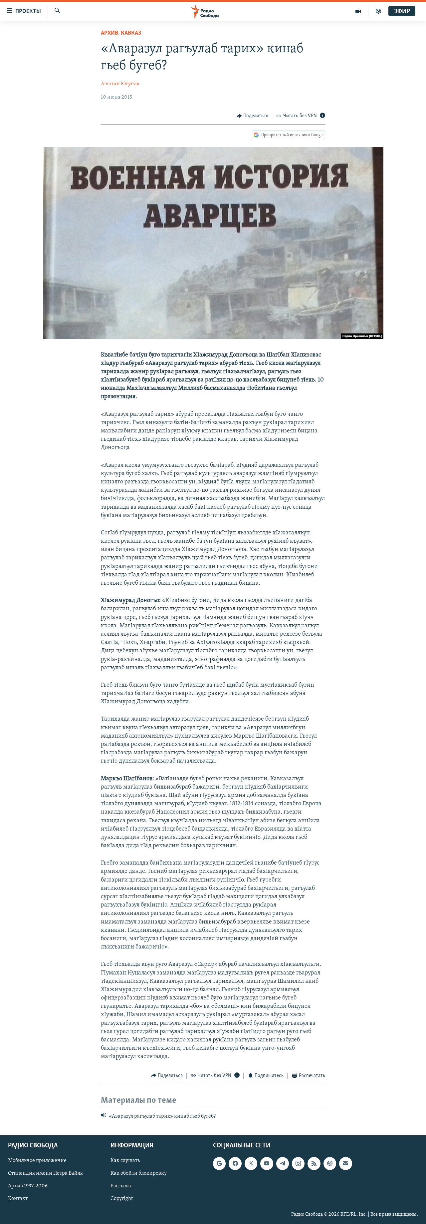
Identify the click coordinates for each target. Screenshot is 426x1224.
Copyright (121, 1199)
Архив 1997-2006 (28, 1186)
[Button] (253, 116)
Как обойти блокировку (138, 1173)
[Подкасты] (329, 1163)
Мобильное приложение (37, 1161)
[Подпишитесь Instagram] (298, 1163)
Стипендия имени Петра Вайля (45, 1173)
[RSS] (314, 1163)
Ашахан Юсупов (120, 84)
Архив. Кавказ (121, 33)
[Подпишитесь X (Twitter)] (251, 1163)
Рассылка (121, 1186)
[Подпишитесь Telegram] (282, 1163)
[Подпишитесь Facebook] (235, 1163)
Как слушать (125, 1161)
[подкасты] (378, 11)
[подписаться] (345, 1163)
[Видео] (358, 11)
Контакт (18, 1199)
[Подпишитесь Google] (219, 1163)
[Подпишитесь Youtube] (266, 1163)
